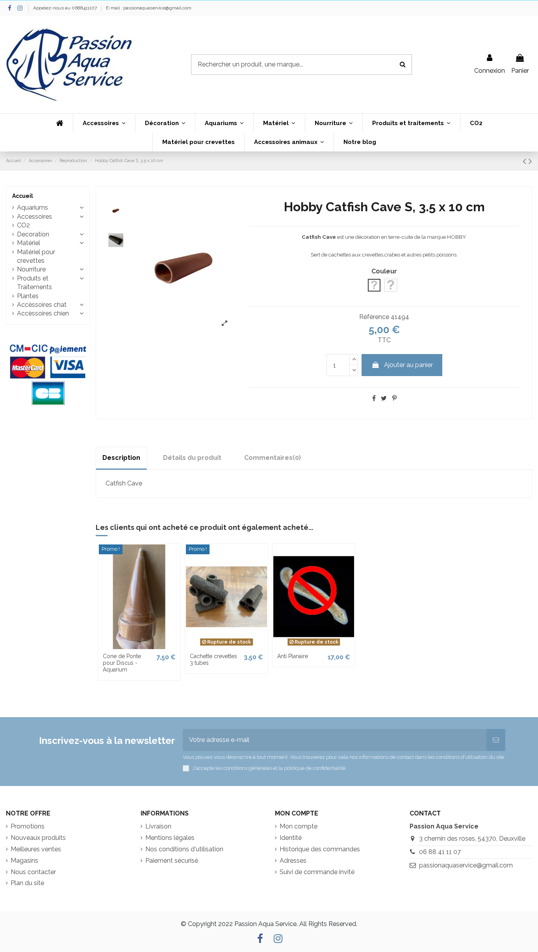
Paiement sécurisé (171, 860)
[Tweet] (384, 398)
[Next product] (530, 161)
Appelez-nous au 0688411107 (65, 8)
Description (121, 457)
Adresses (293, 860)
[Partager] (374, 398)
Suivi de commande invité (317, 872)
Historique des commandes (320, 849)
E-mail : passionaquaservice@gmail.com (148, 8)
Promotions (28, 826)
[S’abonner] (495, 740)
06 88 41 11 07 (440, 852)
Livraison (158, 826)
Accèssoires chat (42, 304)
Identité (291, 837)
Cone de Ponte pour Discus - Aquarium (122, 663)
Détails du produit (192, 457)
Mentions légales (170, 837)
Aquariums (32, 207)
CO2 (23, 225)
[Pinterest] (394, 398)
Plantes (28, 296)
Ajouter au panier (408, 365)
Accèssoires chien (43, 313)
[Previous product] (526, 161)
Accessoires (34, 216)
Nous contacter (33, 872)
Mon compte (298, 826)
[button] (104, 123)
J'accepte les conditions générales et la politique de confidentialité (268, 768)
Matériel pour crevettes (36, 256)
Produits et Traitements (34, 283)
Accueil (22, 196)
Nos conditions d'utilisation (184, 849)
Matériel (28, 243)
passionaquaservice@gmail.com (466, 865)
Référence (374, 317)
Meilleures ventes (36, 849)
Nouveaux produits (38, 837)
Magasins (24, 860)
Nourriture (31, 269)
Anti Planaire (292, 656)
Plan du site (27, 883)
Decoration (33, 234)
